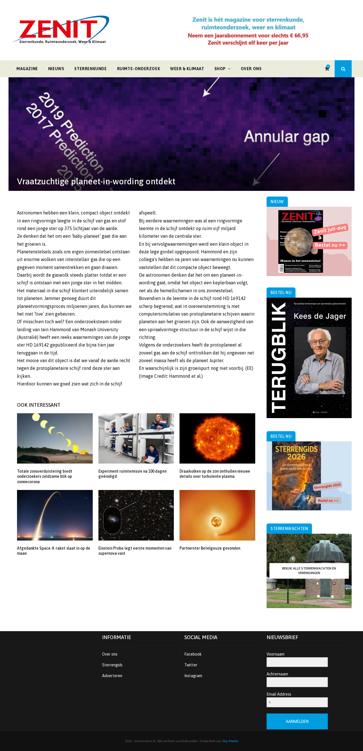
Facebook (193, 654)
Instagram (193, 675)
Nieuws (56, 68)
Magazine (27, 68)
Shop (220, 68)
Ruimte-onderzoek (138, 68)
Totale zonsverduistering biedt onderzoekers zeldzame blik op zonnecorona (44, 476)
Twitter (190, 665)
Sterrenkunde (90, 68)
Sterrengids (112, 665)
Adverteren (112, 675)
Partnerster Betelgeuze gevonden (210, 548)
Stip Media (230, 741)
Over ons (251, 68)
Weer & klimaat (187, 68)
